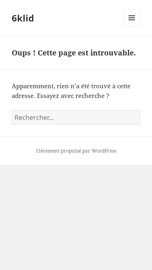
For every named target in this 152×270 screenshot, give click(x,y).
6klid (23, 18)
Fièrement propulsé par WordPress (76, 150)
